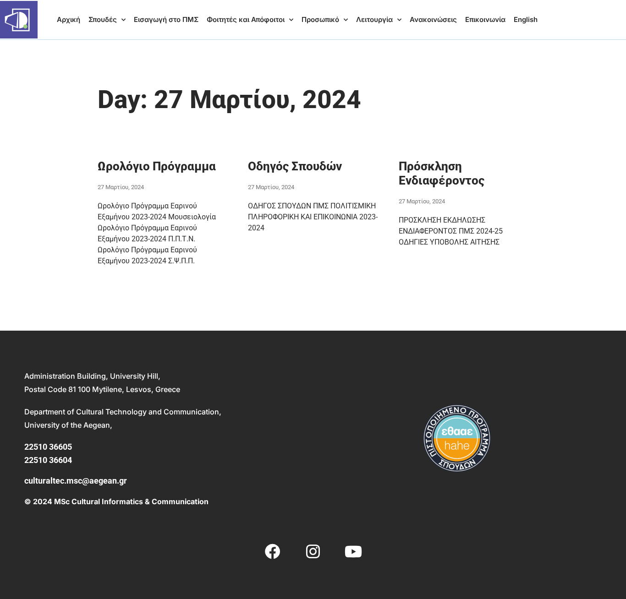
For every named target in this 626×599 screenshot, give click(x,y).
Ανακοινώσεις (433, 19)
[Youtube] (353, 551)
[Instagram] (313, 551)
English (526, 19)
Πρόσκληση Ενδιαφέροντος (441, 173)
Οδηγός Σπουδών (295, 166)
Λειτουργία (374, 19)
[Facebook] (272, 551)
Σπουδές (102, 19)
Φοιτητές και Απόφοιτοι (246, 19)
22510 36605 (48, 447)
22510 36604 (48, 460)
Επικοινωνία (485, 19)
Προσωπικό (320, 19)
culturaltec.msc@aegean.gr (75, 480)
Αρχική (68, 19)
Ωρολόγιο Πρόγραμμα (157, 166)
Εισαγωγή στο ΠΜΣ (166, 19)
